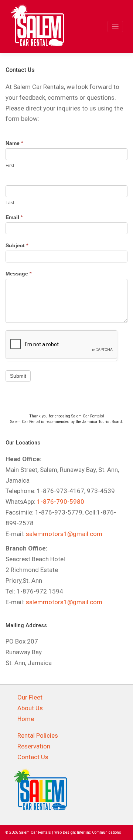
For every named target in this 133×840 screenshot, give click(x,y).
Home (25, 718)
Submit (18, 376)
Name (14, 143)
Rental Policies (37, 735)
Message (18, 274)
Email (14, 217)
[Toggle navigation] (115, 26)
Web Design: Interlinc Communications (87, 832)
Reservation (33, 746)
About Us (30, 708)
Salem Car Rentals (35, 832)
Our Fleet (29, 697)
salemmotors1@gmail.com (64, 534)
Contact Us (32, 757)
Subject (17, 245)
